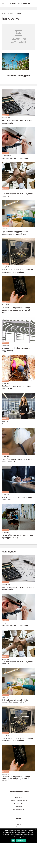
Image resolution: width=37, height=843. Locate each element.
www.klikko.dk (20, 809)
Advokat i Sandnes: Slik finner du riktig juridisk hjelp (17, 498)
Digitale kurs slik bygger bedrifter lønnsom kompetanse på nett (15, 232)
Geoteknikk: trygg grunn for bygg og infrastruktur (16, 387)
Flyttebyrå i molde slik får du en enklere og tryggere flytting (17, 536)
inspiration (5, 115)
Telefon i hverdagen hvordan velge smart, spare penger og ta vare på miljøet (16, 310)
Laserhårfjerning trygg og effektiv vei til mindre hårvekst (17, 460)
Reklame (18, 824)
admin (19, 13)
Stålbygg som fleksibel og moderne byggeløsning (16, 349)
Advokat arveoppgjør (10, 424)
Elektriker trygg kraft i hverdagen (15, 158)
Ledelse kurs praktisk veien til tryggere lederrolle (17, 195)
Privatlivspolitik (21, 840)
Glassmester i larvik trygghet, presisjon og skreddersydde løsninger (17, 270)
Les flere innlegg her (18, 75)
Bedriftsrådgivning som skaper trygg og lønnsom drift (18, 121)
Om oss (18, 827)
